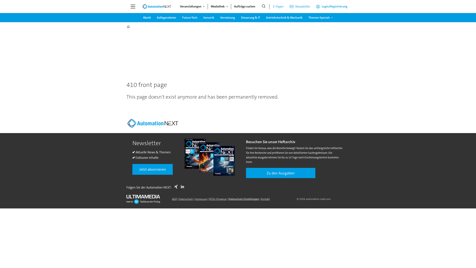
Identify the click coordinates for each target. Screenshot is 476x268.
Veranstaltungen (190, 6)
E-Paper (278, 6)
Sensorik (208, 18)
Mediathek (218, 6)
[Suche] (263, 6)
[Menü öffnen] (132, 6)
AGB (174, 199)
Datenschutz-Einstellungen (244, 199)
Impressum (201, 199)
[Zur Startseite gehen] (157, 6)
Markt (147, 18)
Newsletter (302, 6)
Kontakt (265, 199)
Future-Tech (189, 18)
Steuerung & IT (250, 18)
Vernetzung (227, 18)
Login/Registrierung (335, 6)
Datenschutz (186, 199)
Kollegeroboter (166, 18)
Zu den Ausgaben (281, 173)
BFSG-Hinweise (218, 199)
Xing (177, 187)
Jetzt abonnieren (152, 169)
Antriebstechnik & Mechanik (284, 18)
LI (183, 187)
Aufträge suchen (244, 6)
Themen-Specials (319, 18)
